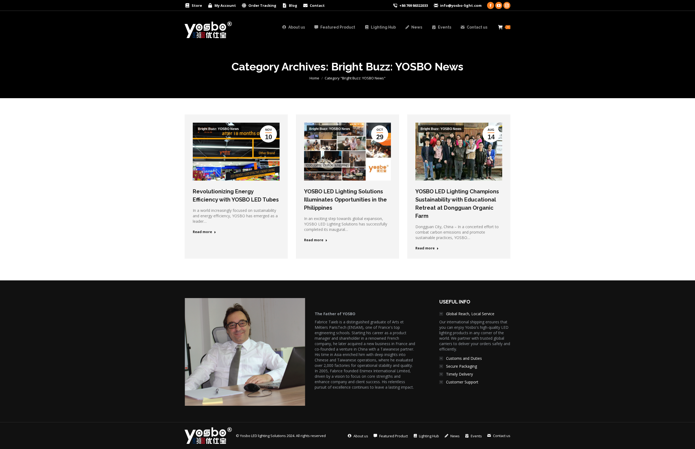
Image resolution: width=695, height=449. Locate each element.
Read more (202, 232)
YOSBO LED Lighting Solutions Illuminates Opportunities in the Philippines (345, 199)
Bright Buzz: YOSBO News (218, 129)
